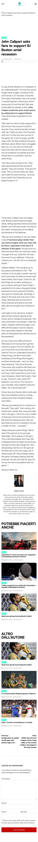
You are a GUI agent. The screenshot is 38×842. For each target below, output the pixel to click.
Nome (4, 803)
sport (4, 37)
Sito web (23, 812)
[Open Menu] (3, 3)
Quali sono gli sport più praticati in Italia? (16, 616)
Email (4, 812)
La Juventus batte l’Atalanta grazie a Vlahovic (18, 694)
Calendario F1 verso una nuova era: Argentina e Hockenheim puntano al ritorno (18, 556)
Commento (6, 779)
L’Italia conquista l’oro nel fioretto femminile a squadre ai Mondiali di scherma (18, 586)
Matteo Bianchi (19, 560)
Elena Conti (18, 59)
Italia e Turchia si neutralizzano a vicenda (16, 722)
